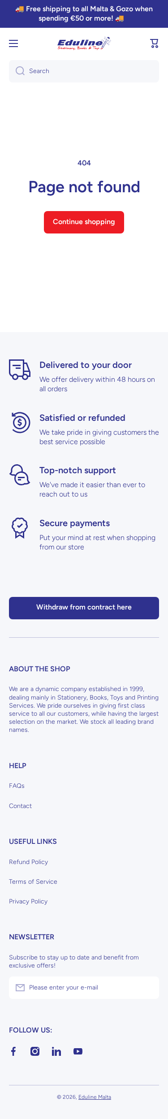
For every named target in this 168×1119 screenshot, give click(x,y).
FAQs (17, 786)
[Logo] (84, 43)
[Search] (17, 71)
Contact (20, 806)
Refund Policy (28, 862)
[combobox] (84, 71)
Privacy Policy (28, 901)
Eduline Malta (94, 1097)
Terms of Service (33, 882)
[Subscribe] (148, 987)
